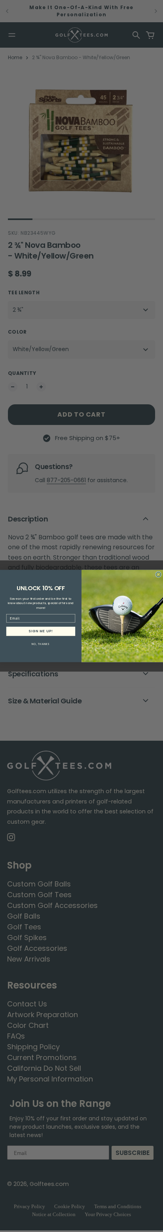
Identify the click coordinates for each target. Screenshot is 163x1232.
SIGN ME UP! (40, 631)
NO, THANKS (41, 644)
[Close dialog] (158, 574)
